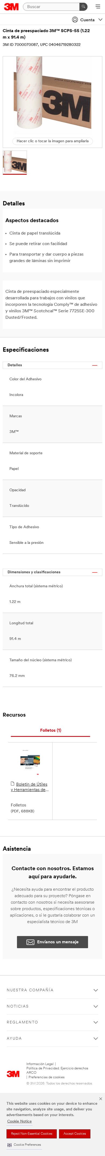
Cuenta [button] (87, 20)
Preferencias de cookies (47, 1077)
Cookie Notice (19, 1122)
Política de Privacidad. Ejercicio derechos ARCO (57, 1070)
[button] (24, 1145)
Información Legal (40, 1064)
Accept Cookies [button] (75, 1133)
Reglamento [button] (22, 1023)
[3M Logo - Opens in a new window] (11, 7)
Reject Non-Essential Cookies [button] (31, 1133)
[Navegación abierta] (98, 7)
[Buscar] (83, 7)
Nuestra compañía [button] (30, 990)
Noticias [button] (18, 1007)
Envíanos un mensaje (58, 942)
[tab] (50, 731)
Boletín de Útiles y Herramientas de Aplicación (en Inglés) (29, 787)
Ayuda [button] (14, 1039)
